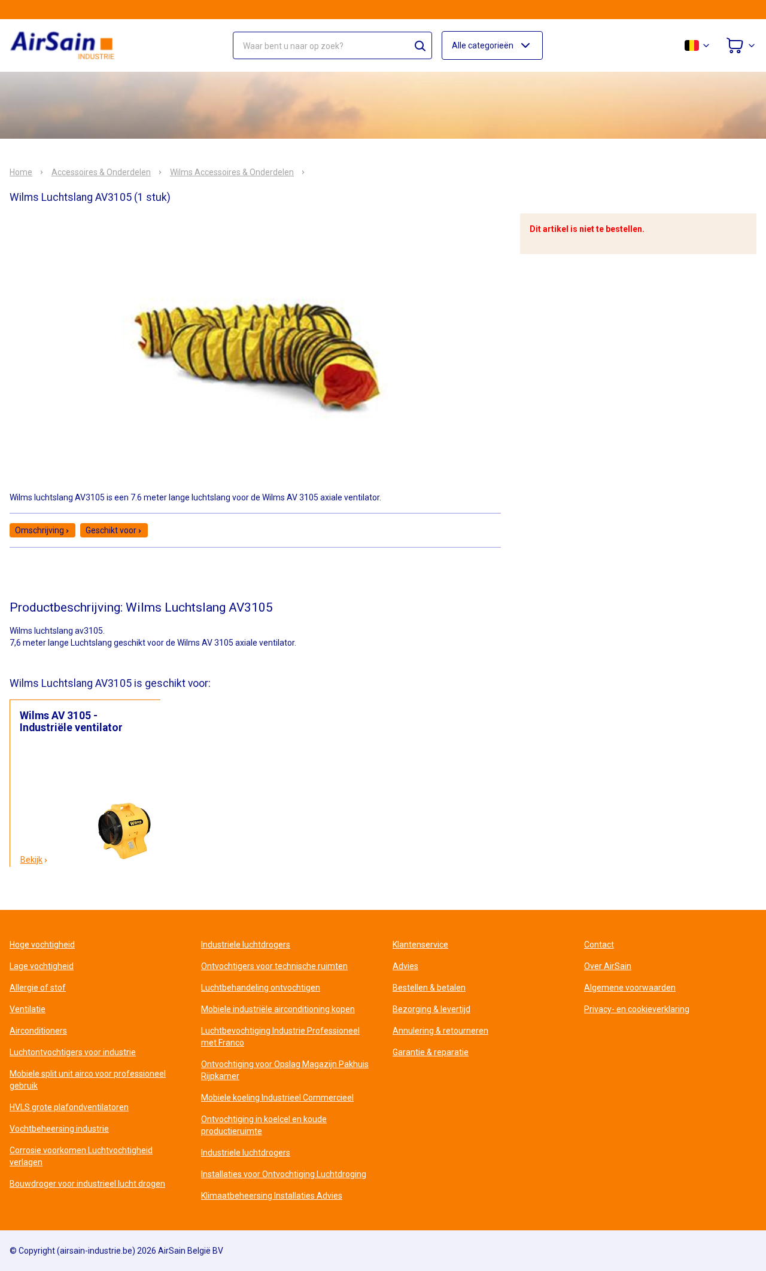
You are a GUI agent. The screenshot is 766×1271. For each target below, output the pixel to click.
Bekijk (31, 859)
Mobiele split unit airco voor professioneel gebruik (88, 1079)
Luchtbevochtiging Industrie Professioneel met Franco (280, 1036)
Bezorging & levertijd (431, 1009)
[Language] (698, 45)
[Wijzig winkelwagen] (740, 45)
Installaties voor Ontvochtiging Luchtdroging (283, 1174)
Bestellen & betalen (429, 987)
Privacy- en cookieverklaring (636, 1009)
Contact (599, 944)
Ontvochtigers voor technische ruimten (274, 966)
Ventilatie (27, 1009)
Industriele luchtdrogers (245, 944)
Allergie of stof (38, 987)
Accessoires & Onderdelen (101, 172)
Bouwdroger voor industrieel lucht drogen (87, 1183)
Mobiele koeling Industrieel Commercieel (277, 1097)
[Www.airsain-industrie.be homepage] (69, 45)
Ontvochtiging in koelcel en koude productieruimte (264, 1125)
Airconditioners (38, 1030)
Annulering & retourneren (440, 1030)
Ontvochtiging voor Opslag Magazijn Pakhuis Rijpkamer (285, 1070)
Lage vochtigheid (42, 966)
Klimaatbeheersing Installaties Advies (271, 1195)
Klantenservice (420, 944)
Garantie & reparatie (431, 1052)
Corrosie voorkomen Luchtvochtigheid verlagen (81, 1156)
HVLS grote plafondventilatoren (69, 1107)
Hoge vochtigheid (42, 944)
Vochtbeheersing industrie (59, 1128)
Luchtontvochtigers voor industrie (73, 1052)
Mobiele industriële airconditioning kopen (278, 1009)
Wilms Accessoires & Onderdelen (232, 172)
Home (21, 172)
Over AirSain (607, 966)
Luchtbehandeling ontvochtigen (260, 987)
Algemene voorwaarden (630, 987)
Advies (405, 966)
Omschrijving (39, 530)
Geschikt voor (111, 530)
